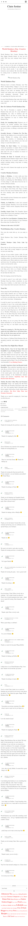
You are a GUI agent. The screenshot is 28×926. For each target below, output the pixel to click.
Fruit (22, 902)
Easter (20, 899)
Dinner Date (6, 899)
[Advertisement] (14, 27)
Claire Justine (14, 6)
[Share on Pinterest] (6, 401)
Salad (11, 913)
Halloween (5, 905)
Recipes (4, 913)
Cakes (5, 896)
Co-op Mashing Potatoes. (15, 362)
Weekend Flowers (22, 916)
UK (6, 916)
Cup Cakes (21, 896)
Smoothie (14, 913)
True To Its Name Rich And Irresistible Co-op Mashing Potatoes (7, 409)
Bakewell (17, 894)
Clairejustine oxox (9, 430)
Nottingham (4, 405)
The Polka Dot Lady (24, 913)
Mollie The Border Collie (8, 908)
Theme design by (14, 924)
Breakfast (24, 894)
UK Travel (11, 916)
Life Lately (14, 905)
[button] (26, 1)
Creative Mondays (14, 46)
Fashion (23, 899)
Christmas (9, 896)
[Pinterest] (3, 1)
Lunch (3, 908)
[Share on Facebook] (4, 401)
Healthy (9, 905)
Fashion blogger (7, 902)
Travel (4, 916)
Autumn (13, 894)
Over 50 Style (9, 910)
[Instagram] (1, 1)
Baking (20, 894)
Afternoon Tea (6, 893)
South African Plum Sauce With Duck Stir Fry (21, 409)
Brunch (2, 896)
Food (20, 901)
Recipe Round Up (24, 910)
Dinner (25, 896)
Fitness (14, 902)
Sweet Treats (18, 913)
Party (15, 910)
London (25, 905)
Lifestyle (4, 403)
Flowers (16, 902)
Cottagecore (16, 896)
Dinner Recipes (14, 899)
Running (9, 913)
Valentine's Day (16, 916)
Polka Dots (18, 910)
